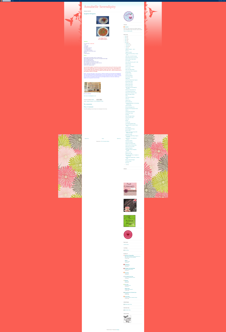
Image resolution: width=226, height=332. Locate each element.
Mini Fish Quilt (127, 130)
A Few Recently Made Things (130, 123)
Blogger (118, 329)
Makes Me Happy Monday (129, 69)
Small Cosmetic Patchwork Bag (130, 145)
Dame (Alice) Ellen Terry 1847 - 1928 (131, 62)
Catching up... (127, 293)
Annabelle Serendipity (100, 7)
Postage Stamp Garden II (129, 289)
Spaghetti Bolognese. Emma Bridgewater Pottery (95, 101)
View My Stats (126, 244)
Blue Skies (127, 162)
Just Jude (126, 284)
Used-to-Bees (127, 296)
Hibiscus (126, 110)
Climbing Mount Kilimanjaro (130, 111)
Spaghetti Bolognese (90, 13)
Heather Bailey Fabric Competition (131, 71)
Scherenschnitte (128, 65)
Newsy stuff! (127, 281)
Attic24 (126, 260)
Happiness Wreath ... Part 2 (130, 49)
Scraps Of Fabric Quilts (129, 117)
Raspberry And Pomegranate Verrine (131, 108)
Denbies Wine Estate (129, 84)
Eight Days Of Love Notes (129, 146)
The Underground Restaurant (130, 91)
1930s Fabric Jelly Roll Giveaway (131, 56)
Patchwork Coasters (128, 140)
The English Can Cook (129, 276)
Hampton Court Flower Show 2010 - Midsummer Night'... (131, 132)
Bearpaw (126, 280)
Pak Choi (127, 50)
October (127, 43)
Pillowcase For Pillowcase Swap (130, 92)
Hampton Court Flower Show (130, 143)
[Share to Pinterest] (101, 99)
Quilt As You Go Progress (129, 66)
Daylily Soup (127, 288)
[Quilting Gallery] (128, 304)
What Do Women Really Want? (130, 59)
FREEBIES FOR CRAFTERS (130, 268)
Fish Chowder (127, 60)
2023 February (127, 265)
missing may (127, 273)
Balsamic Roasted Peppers (130, 159)
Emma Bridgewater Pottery (130, 128)
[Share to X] (99, 99)
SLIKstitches (127, 264)
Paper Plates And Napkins (129, 97)
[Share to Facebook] (100, 99)
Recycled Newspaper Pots (129, 107)
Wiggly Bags (127, 78)
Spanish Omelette (128, 105)
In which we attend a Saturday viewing (131, 297)
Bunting (126, 120)
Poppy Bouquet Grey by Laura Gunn (131, 57)
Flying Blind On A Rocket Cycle (130, 292)
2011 (126, 40)
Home (103, 138)
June (127, 164)
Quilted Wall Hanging (129, 142)
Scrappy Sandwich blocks (129, 269)
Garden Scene (127, 100)
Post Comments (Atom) (105, 141)
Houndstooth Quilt (128, 285)
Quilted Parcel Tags (128, 153)
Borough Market (128, 72)
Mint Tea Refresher (128, 101)
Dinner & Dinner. (128, 63)
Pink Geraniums (128, 127)
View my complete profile (128, 31)
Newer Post (87, 138)
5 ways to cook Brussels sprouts (130, 277)
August (127, 46)
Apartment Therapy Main (129, 255)
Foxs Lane (127, 272)
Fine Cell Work (127, 68)
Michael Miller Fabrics (129, 81)
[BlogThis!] (98, 99)
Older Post (119, 138)
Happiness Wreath (128, 52)
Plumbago (127, 114)
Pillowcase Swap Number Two (130, 89)
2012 (126, 39)
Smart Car (127, 98)
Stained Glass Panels (129, 113)
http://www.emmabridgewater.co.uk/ (90, 95)
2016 (126, 36)
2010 (126, 42)
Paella (126, 95)
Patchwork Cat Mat (128, 134)
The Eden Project (128, 161)
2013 (126, 37)
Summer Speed (127, 261)
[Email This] (97, 99)
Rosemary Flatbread (128, 75)
